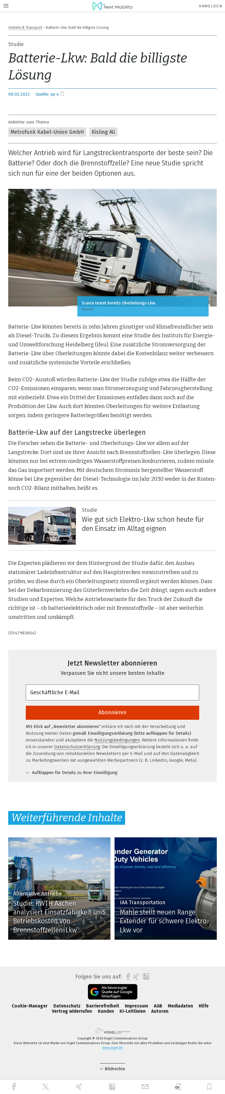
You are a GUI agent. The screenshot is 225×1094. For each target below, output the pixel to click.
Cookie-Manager (30, 1006)
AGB (158, 1006)
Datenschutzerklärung (77, 746)
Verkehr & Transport (25, 27)
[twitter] (46, 1087)
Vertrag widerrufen (72, 1011)
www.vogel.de (112, 1048)
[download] (178, 1086)
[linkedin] (112, 1087)
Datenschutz (67, 1006)
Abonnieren (112, 712)
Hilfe (204, 1006)
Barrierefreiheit (103, 1006)
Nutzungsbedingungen (117, 740)
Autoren (159, 1011)
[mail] (146, 1086)
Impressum (137, 1006)
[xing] (80, 1086)
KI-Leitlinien (133, 1011)
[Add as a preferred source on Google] (112, 992)
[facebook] (14, 1086)
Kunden (106, 1011)
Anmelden (210, 6)
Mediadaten (181, 1006)
